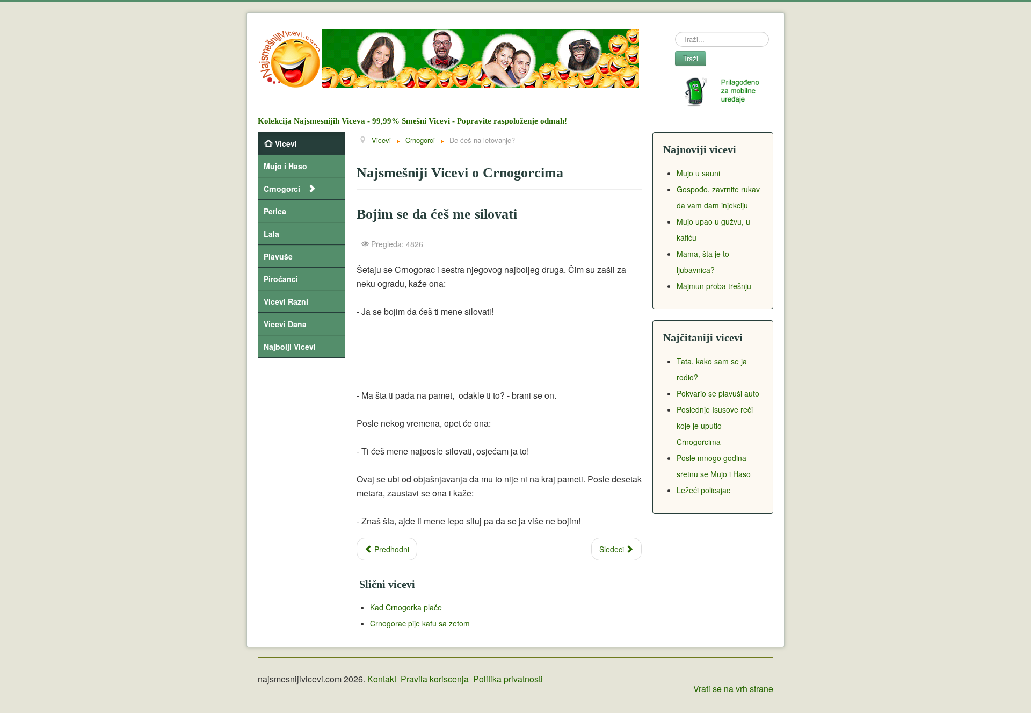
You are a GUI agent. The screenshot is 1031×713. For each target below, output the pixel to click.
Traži (690, 58)
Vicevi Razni (286, 301)
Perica (275, 211)
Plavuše (278, 256)
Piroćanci (281, 278)
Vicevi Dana (285, 324)
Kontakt (381, 679)
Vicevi (286, 143)
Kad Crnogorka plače (406, 607)
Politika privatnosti (508, 679)
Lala (271, 233)
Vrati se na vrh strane (733, 688)
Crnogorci (282, 188)
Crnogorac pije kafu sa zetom (420, 623)
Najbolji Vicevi (290, 346)
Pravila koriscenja (435, 679)
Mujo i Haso (285, 166)
